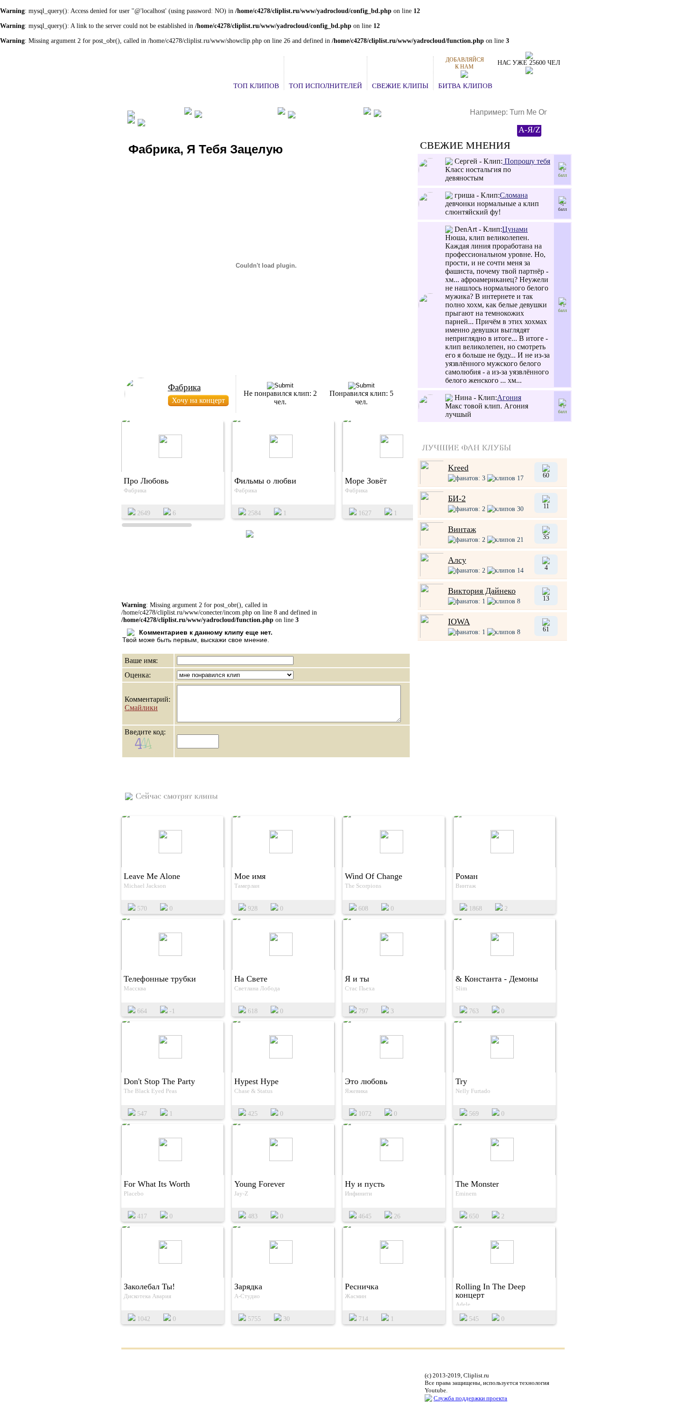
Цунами (515, 229)
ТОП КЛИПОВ (256, 86)
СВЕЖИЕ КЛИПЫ (400, 86)
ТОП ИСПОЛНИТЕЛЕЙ (325, 86)
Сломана (514, 195)
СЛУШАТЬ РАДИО (414, 114)
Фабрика (184, 387)
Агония (509, 397)
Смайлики (141, 708)
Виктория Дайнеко (482, 590)
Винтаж (462, 529)
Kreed (458, 467)
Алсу (457, 560)
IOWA (459, 621)
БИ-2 (457, 498)
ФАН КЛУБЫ (158, 114)
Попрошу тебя (526, 161)
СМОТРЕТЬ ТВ (171, 122)
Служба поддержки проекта (470, 1398)
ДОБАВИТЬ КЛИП (328, 114)
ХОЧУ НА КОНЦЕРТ (238, 114)
